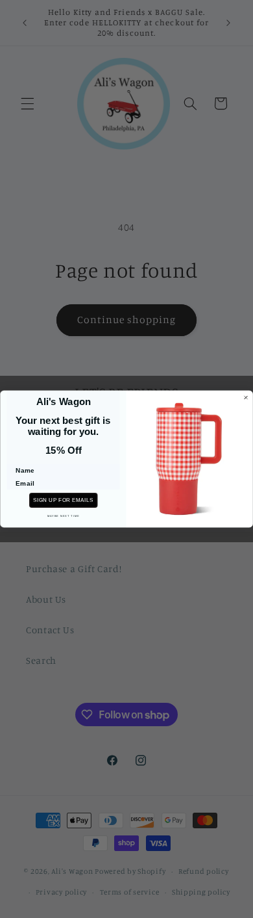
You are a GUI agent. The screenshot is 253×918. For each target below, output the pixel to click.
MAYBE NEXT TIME (63, 516)
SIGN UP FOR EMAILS (63, 500)
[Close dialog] (246, 398)
